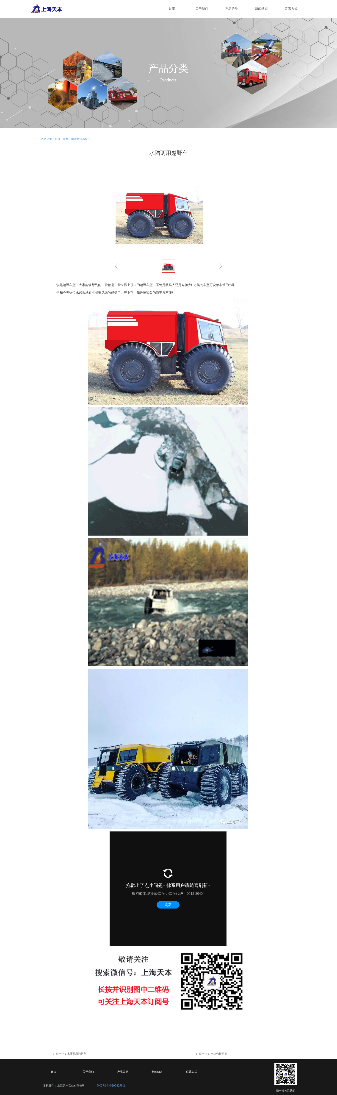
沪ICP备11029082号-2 (111, 1085)
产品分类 (46, 139)
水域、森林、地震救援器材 (71, 139)
